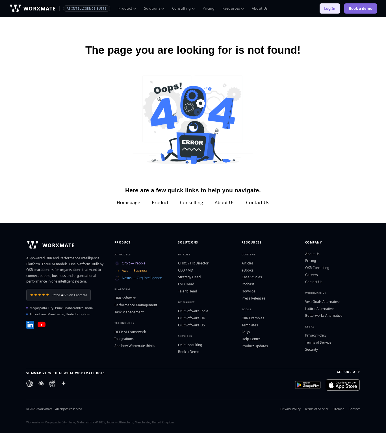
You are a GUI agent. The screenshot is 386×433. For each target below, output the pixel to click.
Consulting (181, 8)
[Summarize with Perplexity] (52, 384)
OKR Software (125, 298)
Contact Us (313, 281)
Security (311, 349)
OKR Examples (253, 318)
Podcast (248, 284)
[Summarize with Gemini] (63, 384)
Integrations (124, 338)
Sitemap (338, 409)
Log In (329, 8)
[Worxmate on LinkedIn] (30, 325)
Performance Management (135, 305)
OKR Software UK (191, 318)
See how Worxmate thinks (134, 345)
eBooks (247, 270)
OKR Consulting (190, 344)
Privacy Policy (315, 335)
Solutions (152, 8)
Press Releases (253, 298)
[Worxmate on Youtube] (41, 325)
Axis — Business (135, 270)
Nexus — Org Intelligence (142, 277)
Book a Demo (188, 351)
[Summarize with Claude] (41, 384)
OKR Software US (191, 325)
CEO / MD (185, 270)
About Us (260, 8)
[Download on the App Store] (343, 385)
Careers (311, 274)
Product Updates (255, 346)
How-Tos (248, 291)
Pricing (208, 8)
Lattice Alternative (319, 308)
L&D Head (186, 284)
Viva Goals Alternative (322, 301)
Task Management (129, 312)
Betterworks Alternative (323, 315)
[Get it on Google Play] (307, 385)
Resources (231, 8)
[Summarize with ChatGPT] (29, 384)
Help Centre (251, 339)
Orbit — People (134, 263)
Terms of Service (318, 342)
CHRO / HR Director (193, 263)
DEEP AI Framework (130, 331)
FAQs (246, 331)
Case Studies (252, 277)
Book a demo (360, 8)
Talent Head (187, 291)
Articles (247, 263)
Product (125, 8)
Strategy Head (189, 277)
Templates (250, 325)
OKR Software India (193, 311)
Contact (354, 409)
